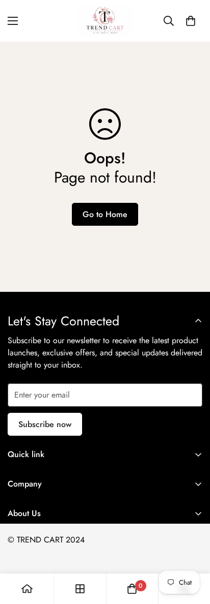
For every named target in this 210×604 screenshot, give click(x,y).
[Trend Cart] (105, 21)
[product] (27, 589)
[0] (190, 21)
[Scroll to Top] (191, 550)
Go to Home (105, 214)
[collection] (80, 589)
